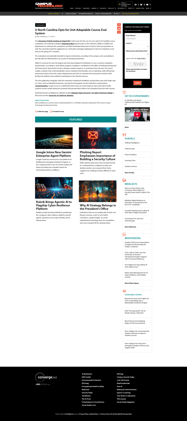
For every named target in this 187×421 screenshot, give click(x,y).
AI (62, 13)
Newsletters (140, 8)
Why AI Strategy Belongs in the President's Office (98, 207)
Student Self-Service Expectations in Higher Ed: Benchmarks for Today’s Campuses (137, 244)
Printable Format (58, 111)
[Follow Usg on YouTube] (147, 5)
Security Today (87, 393)
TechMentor (86, 396)
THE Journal (121, 399)
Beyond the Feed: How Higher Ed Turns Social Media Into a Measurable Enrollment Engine (137, 300)
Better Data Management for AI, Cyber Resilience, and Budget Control (136, 275)
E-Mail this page (42, 111)
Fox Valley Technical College (101, 93)
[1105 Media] (46, 395)
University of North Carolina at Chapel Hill (54, 41)
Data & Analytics (131, 154)
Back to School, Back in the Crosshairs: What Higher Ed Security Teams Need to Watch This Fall (137, 191)
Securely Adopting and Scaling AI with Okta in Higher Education (137, 211)
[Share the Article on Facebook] (119, 25)
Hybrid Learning (71, 13)
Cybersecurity (130, 148)
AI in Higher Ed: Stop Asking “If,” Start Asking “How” (136, 266)
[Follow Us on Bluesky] (141, 5)
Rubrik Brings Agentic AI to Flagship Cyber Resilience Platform (54, 205)
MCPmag (85, 383)
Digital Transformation (103, 13)
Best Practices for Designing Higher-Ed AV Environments (135, 322)
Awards (94, 8)
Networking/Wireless (86, 13)
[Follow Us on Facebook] (144, 5)
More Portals (129, 172)
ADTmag (120, 374)
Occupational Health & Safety (93, 386)
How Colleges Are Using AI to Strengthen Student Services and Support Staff (137, 345)
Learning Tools (130, 160)
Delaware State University (81, 93)
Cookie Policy (93, 414)
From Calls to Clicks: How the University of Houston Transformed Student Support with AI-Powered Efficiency (136, 255)
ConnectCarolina (41, 86)
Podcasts (111, 8)
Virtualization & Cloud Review (93, 402)
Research (103, 8)
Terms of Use (105, 414)
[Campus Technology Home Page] (49, 6)
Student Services (131, 166)
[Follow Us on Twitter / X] (138, 4)
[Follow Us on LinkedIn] (136, 4)
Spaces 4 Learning (124, 393)
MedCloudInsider (123, 383)
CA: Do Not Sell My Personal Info (121, 414)
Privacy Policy (141, 58)
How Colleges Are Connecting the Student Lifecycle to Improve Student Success (137, 333)
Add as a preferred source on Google (126, 4)
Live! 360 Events (123, 380)
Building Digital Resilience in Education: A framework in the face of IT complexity (136, 202)
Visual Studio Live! (89, 405)
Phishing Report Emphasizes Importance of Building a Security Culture (97, 155)
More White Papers (132, 283)
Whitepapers (133, 238)
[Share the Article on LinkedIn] (119, 28)
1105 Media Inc (69, 414)
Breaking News (40, 25)
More (147, 8)
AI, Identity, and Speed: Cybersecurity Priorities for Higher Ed (137, 102)
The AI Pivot (86, 399)
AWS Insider (86, 377)
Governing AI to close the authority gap (134, 219)
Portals (130, 138)
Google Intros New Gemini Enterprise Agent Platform (53, 153)
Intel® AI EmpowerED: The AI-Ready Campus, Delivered (135, 312)
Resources (121, 8)
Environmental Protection (91, 380)
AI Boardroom (87, 374)
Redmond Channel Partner (127, 389)
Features (78, 8)
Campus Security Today (125, 377)
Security (117, 13)
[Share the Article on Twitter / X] (119, 32)
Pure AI (119, 386)
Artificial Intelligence (132, 143)
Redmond (85, 389)
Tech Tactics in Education (126, 396)
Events (130, 8)
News (72, 8)
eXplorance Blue (68, 43)
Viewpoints (86, 8)
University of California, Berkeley (61, 95)
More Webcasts (130, 227)
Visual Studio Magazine (126, 402)
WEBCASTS (131, 184)
